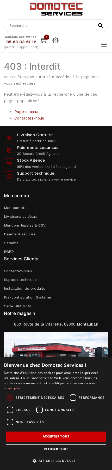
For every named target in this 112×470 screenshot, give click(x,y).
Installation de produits (24, 288)
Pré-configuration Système (27, 297)
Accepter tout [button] (56, 436)
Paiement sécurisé (20, 234)
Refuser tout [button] (56, 449)
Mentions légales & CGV (25, 225)
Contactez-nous (29, 118)
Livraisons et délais (21, 216)
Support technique (20, 279)
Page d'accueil (28, 111)
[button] (56, 461)
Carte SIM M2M (17, 306)
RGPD (9, 251)
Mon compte (15, 208)
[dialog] (56, 413)
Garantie (11, 243)
